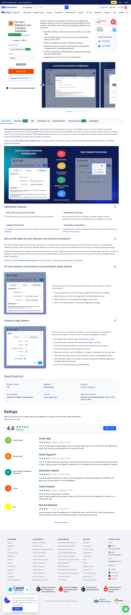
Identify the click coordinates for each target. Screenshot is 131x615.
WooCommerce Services (41, 559)
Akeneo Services (38, 566)
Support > (111, 565)
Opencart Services (39, 556)
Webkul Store (10, 7)
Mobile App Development (66, 546)
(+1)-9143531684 (26, 2)
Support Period (13, 45)
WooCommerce (12, 553)
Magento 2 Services (39, 542)
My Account (104, 7)
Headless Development (65, 549)
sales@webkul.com (114, 561)
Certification (87, 553)
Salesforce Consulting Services (43, 549)
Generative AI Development (67, 570)
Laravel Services (38, 570)
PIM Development (64, 563)
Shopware (10, 576)
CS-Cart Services (38, 576)
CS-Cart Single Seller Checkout (25, 141)
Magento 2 (11, 546)
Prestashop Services (39, 553)
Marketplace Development (67, 542)
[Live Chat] (125, 609)
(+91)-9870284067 (11, 2)
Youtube (114, 579)
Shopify (9, 559)
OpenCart (10, 570)
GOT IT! (17, 608)
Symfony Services (39, 573)
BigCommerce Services (40, 580)
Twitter (113, 569)
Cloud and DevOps (64, 576)
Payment (91, 387)
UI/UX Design (62, 580)
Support (126, 2)
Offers (120, 2)
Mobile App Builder (13, 580)
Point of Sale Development (67, 556)
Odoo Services (37, 546)
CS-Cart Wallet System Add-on (26, 260)
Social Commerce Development (68, 559)
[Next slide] (114, 85)
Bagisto (9, 542)
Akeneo (9, 563)
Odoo (9, 549)
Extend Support (88, 566)
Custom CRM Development (67, 553)
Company (86, 542)
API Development (63, 566)
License (11, 54)
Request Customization (19, 78)
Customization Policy (90, 580)
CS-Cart (84, 387)
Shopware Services (39, 563)
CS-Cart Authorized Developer (100, 29)
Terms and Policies (89, 573)
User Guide (106, 46)
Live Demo (106, 41)
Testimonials (87, 546)
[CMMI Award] (18, 586)
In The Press (87, 556)
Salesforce (10, 556)
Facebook (114, 572)
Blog (84, 559)
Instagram (114, 576)
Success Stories (88, 549)
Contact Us (87, 570)
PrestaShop (11, 566)
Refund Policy (87, 576)
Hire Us (114, 2)
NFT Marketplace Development (68, 573)
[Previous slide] (43, 85)
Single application (51, 397)
